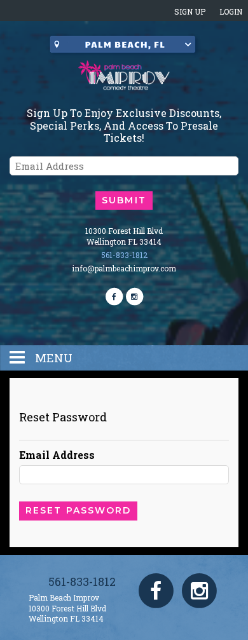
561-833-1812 (124, 255)
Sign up (189, 11)
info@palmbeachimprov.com (124, 268)
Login (230, 11)
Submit (124, 200)
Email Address (57, 454)
